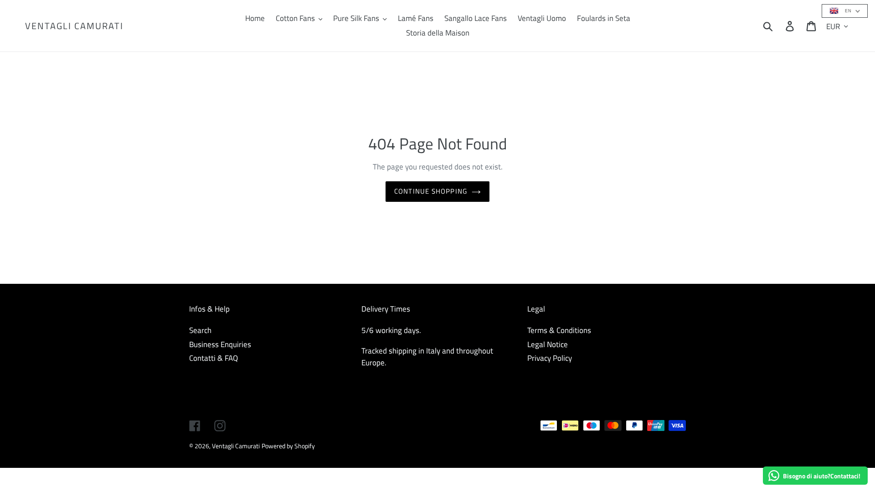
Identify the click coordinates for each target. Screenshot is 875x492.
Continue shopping (430, 191)
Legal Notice (547, 344)
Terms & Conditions (559, 330)
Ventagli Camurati (74, 25)
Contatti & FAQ (213, 358)
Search (200, 330)
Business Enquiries (220, 344)
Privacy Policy (549, 358)
